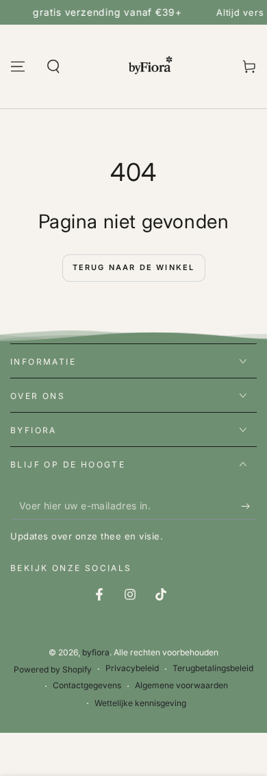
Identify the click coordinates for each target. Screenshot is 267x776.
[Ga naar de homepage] (151, 66)
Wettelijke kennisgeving (140, 703)
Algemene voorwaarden (181, 685)
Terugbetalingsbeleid (213, 668)
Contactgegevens (87, 685)
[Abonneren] (249, 506)
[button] (53, 66)
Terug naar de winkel (134, 267)
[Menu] (18, 66)
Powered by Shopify (53, 669)
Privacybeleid (132, 668)
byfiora (96, 652)
